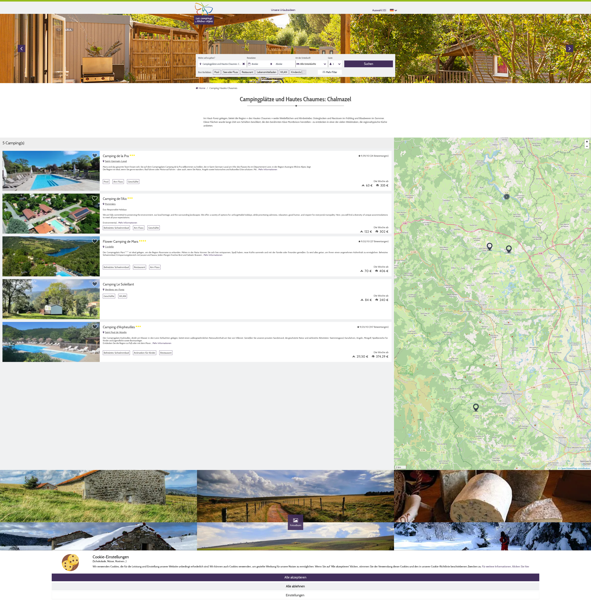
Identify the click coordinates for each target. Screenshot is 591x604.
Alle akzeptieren (295, 577)
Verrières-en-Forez (114, 289)
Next (569, 48)
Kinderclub (296, 72)
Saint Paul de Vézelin (116, 332)
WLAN (283, 72)
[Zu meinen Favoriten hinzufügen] (95, 156)
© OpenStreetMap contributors (574, 468)
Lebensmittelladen (266, 72)
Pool (216, 72)
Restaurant (247, 72)
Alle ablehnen (295, 586)
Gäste (330, 57)
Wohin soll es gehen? (206, 57)
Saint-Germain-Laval (116, 161)
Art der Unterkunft (303, 57)
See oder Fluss (230, 72)
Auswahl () (379, 10)
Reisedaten (251, 57)
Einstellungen (295, 595)
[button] (476, 408)
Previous (21, 48)
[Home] (204, 8)
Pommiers (110, 203)
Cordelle (109, 246)
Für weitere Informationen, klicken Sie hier (505, 566)
